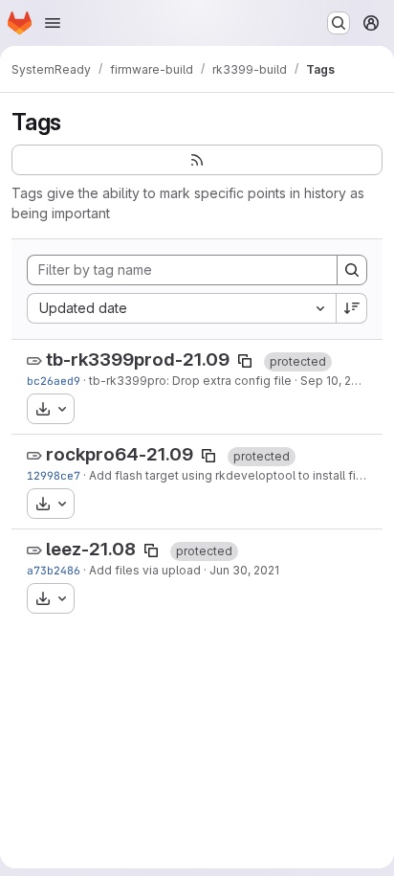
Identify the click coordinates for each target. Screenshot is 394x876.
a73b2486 (53, 570)
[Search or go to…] (338, 22)
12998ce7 (53, 475)
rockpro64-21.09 (119, 454)
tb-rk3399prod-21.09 (138, 359)
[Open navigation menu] (52, 23)
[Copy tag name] (244, 360)
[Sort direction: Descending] (352, 308)
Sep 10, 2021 (335, 380)
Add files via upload (145, 570)
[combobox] (181, 308)
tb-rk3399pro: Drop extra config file (190, 380)
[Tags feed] (197, 160)
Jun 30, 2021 (244, 570)
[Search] (352, 270)
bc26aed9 (53, 380)
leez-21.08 (91, 549)
